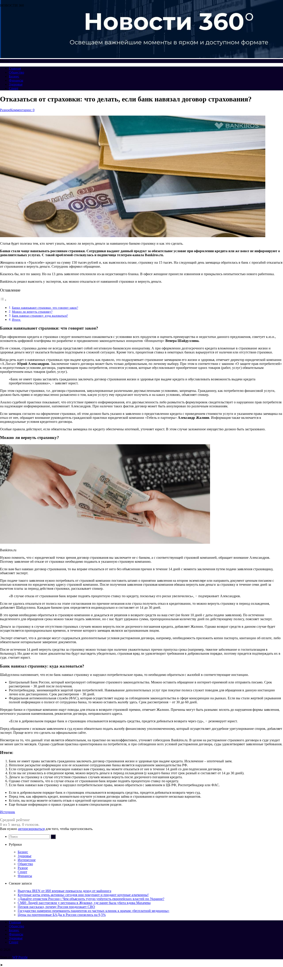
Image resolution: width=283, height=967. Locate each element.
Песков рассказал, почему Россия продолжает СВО (56, 907)
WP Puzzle (20, 957)
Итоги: (16, 319)
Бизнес (14, 76)
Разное (5, 110)
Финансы (16, 80)
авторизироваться (31, 829)
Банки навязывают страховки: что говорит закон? (45, 307)
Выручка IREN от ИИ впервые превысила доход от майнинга (64, 891)
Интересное (27, 860)
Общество (16, 72)
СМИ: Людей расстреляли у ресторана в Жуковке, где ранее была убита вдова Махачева (84, 903)
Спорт (13, 88)
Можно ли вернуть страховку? (32, 311)
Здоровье (16, 84)
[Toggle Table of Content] (3, 300)
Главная (15, 68)
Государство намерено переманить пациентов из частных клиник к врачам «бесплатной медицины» (93, 911)
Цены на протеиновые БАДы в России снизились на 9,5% (62, 915)
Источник (7, 812)
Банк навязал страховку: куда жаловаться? (40, 315)
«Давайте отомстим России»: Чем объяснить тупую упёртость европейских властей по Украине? (91, 899)
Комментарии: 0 (22, 110)
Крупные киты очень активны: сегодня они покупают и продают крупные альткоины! (83, 895)
